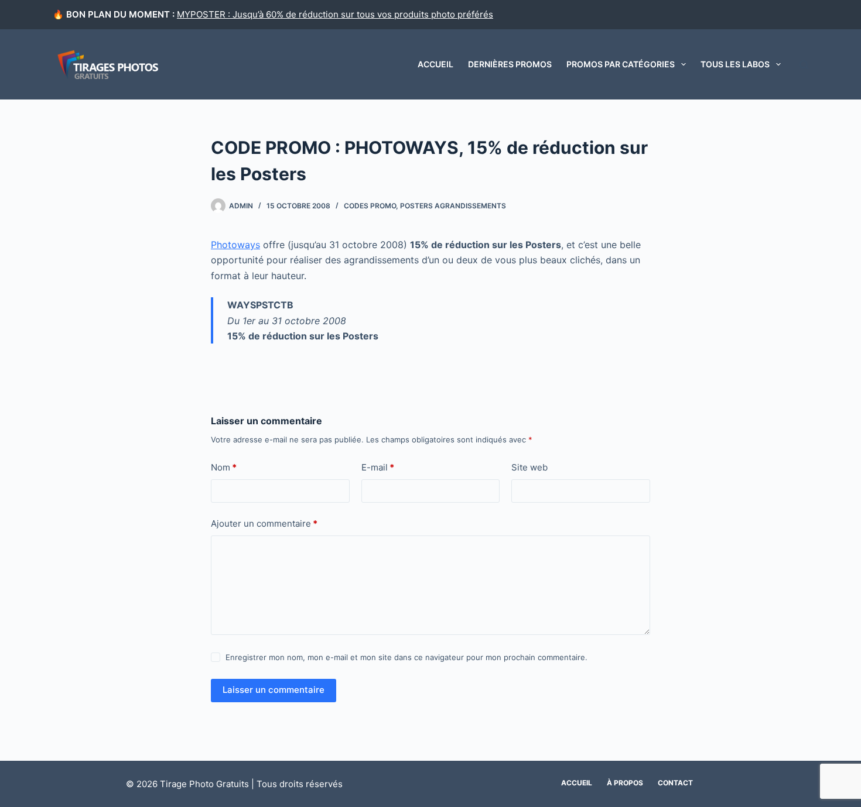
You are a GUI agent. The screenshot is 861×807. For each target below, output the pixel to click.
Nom (224, 467)
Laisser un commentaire (273, 689)
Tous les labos (735, 64)
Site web (529, 467)
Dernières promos (510, 64)
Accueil (435, 64)
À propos (625, 782)
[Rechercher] (804, 64)
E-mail (377, 467)
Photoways (235, 244)
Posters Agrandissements (453, 205)
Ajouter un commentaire (264, 523)
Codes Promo (370, 205)
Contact (675, 782)
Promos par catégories (620, 64)
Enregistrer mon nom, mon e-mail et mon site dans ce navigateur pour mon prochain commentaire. (406, 657)
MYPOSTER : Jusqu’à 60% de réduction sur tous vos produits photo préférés (335, 14)
